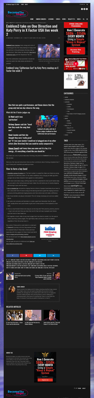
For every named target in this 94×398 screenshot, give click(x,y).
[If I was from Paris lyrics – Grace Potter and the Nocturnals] (14, 315)
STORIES (69, 123)
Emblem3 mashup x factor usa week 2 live (18, 265)
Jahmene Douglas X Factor (79, 175)
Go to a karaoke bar (13, 188)
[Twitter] (82, 4)
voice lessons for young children (78, 188)
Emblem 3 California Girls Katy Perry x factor (45, 259)
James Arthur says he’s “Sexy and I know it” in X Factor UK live (52, 323)
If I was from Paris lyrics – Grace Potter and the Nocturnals (14, 323)
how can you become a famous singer (79, 159)
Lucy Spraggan (67, 183)
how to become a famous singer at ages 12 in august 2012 (76, 167)
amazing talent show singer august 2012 (74, 144)
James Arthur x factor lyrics (76, 177)
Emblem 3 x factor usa (35, 261)
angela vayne (68, 146)
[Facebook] (82, 9)
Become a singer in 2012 (77, 148)
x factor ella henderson (74, 195)
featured (55, 265)
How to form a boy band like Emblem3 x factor (34, 267)
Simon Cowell (67, 186)
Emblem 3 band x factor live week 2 (21, 259)
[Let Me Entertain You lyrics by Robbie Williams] (33, 315)
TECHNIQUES (70, 109)
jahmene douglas (72, 173)
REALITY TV (71, 19)
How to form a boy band (13, 267)
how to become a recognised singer (71, 171)
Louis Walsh (82, 181)
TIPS (37, 38)
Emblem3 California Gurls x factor (16, 263)
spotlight (52, 267)
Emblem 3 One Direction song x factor (17, 261)
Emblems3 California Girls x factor (41, 265)
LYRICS (58, 19)
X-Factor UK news (79, 192)
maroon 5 (73, 183)
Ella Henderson (69, 155)
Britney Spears (70, 152)
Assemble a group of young (15, 173)
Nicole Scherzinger (81, 183)
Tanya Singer (10, 38)
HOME (22, 4)
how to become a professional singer (79, 169)
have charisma (13, 45)
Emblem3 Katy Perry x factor (35, 263)
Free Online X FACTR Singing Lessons (76, 113)
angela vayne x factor (78, 146)
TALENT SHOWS (33, 38)
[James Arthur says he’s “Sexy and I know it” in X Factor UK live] (52, 315)
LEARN (69, 106)
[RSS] (87, 9)
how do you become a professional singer (72, 161)
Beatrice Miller (67, 148)
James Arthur (67, 177)
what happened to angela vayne (73, 190)
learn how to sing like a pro (74, 181)
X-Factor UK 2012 (71, 192)
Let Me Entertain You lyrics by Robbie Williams (32, 323)
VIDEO (78, 19)
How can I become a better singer (71, 157)
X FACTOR (43, 38)
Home (7, 22)
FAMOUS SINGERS (41, 19)
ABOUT (26, 4)
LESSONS (50, 19)
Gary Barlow (84, 155)
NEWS (64, 19)
